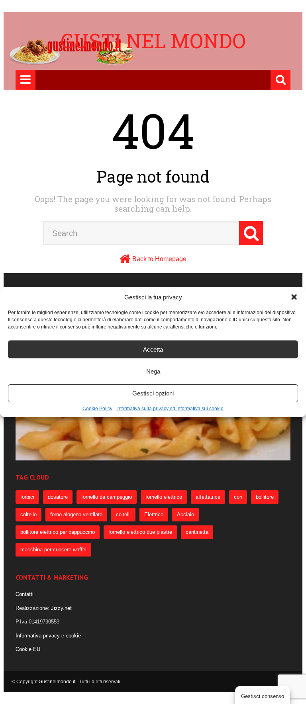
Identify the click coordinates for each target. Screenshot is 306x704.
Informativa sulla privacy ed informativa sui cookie (170, 408)
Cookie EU (28, 649)
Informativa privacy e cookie (48, 636)
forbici (27, 497)
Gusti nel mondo (153, 41)
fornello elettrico (163, 497)
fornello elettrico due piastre (140, 532)
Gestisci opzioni (153, 393)
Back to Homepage (159, 259)
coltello (28, 514)
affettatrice (208, 497)
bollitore (265, 497)
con (238, 497)
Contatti (24, 594)
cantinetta (197, 532)
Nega (153, 371)
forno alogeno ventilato (76, 514)
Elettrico (153, 514)
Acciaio (185, 514)
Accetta (153, 349)
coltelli (123, 514)
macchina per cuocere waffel (53, 550)
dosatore (58, 497)
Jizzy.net (61, 608)
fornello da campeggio (106, 497)
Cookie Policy (97, 408)
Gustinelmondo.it (57, 681)
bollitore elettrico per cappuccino (57, 532)
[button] (294, 297)
